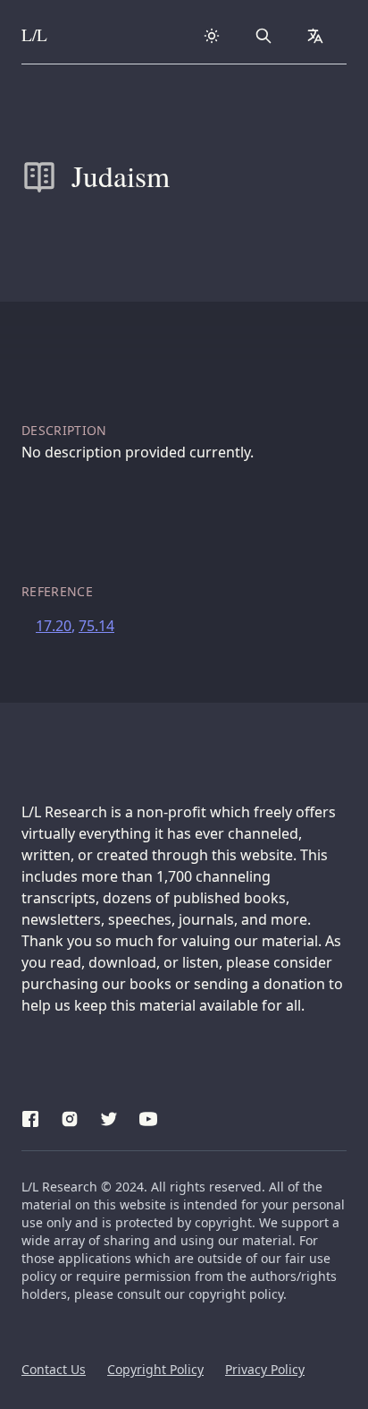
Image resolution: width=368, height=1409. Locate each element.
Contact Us (53, 1369)
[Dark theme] (211, 36)
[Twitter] (109, 1116)
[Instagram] (70, 1116)
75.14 (96, 626)
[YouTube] (148, 1116)
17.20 (53, 626)
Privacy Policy (265, 1369)
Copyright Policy (155, 1369)
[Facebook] (30, 1116)
